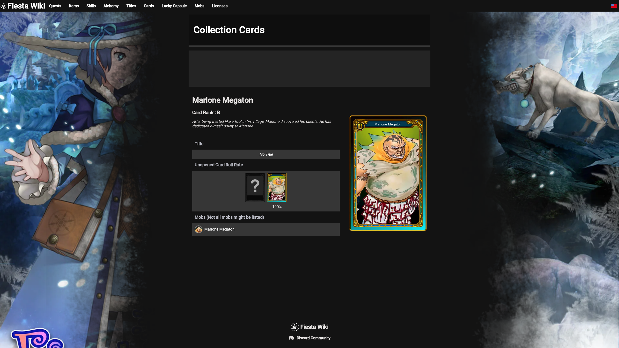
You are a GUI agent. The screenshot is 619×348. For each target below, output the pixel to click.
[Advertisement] (309, 69)
